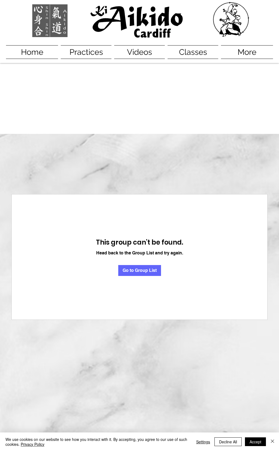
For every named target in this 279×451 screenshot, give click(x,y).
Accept (255, 441)
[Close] (272, 442)
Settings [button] (203, 441)
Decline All (228, 441)
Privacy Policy (32, 444)
